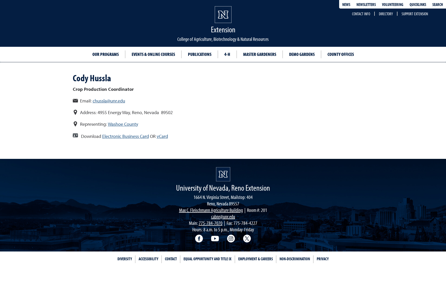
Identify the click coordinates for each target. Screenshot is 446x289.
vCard (162, 136)
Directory (386, 13)
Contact (171, 258)
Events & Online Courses (153, 54)
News (346, 4)
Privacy (323, 258)
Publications (199, 54)
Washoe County (123, 124)
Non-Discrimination (295, 258)
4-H (227, 54)
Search (437, 4)
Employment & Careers (255, 258)
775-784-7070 (210, 223)
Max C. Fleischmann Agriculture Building (211, 210)
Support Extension (415, 13)
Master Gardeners (259, 54)
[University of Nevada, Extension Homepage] (223, 174)
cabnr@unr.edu (223, 216)
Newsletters (366, 4)
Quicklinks (418, 4)
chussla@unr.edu (109, 101)
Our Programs (105, 54)
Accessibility (148, 258)
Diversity (124, 258)
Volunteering (392, 4)
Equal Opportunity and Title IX (208, 258)
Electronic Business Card (125, 136)
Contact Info (361, 13)
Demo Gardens (302, 54)
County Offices (341, 54)
